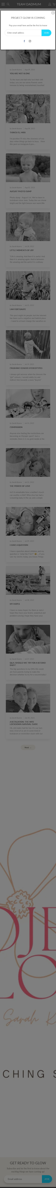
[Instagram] (30, 41)
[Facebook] (24, 41)
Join (46, 33)
